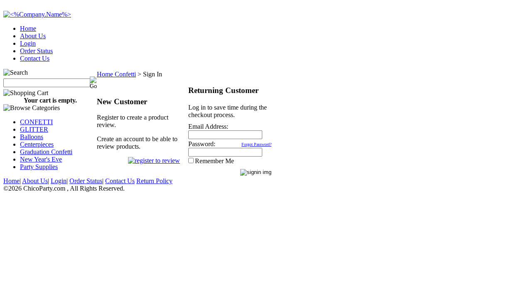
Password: (201, 143)
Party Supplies (39, 166)
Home (28, 28)
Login (28, 43)
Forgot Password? (256, 144)
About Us (33, 35)
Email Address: (208, 126)
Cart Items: (453, 55)
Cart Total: (499, 55)
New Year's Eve (41, 159)
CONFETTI (36, 121)
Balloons (31, 136)
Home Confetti (116, 74)
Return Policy (154, 180)
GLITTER (34, 129)
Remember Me (214, 160)
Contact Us (34, 58)
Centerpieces (37, 144)
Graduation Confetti (46, 151)
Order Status (36, 50)
